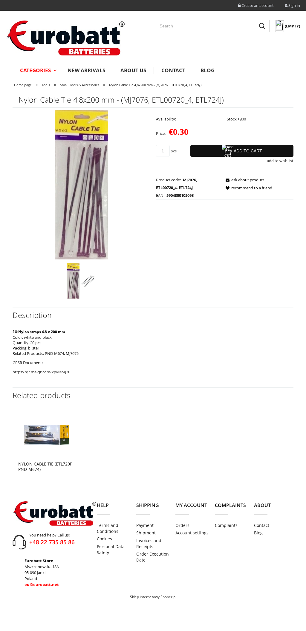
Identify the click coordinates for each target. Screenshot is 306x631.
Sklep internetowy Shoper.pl (153, 596)
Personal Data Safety (111, 549)
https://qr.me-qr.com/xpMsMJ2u (42, 372)
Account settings (192, 533)
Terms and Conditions (107, 528)
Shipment (146, 533)
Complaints (226, 525)
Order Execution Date (152, 557)
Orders (182, 525)
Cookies (104, 539)
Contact (261, 525)
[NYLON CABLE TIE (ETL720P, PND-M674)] (46, 434)
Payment (145, 525)
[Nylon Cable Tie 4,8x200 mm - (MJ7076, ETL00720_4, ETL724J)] (73, 281)
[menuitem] (36, 70)
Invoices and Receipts (148, 543)
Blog (258, 533)
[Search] (262, 26)
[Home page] (66, 38)
